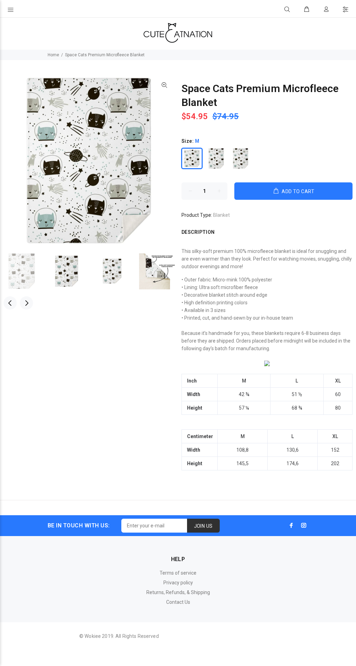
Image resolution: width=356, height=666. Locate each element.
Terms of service (178, 573)
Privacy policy (178, 582)
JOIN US (203, 526)
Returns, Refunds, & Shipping (178, 592)
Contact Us (178, 602)
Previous (10, 303)
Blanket (221, 215)
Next (26, 303)
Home (53, 54)
